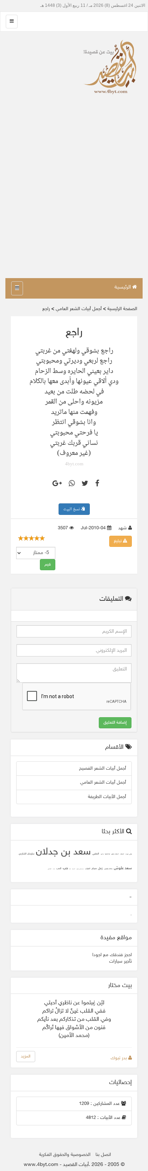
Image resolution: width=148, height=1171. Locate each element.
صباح (94, 868)
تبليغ (118, 541)
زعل (100, 868)
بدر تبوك (119, 1058)
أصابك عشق (115, 854)
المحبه (73, 869)
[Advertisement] (74, 200)
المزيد (26, 1056)
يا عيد (102, 854)
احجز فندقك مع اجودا (112, 955)
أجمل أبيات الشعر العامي (103, 782)
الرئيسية (123, 287)
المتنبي (95, 854)
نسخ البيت (72, 509)
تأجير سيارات (120, 961)
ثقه (70, 869)
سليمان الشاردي (26, 854)
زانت (54, 869)
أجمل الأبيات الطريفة (107, 797)
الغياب (87, 868)
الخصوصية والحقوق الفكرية (65, 1155)
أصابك (122, 854)
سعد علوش (123, 868)
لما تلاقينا (107, 854)
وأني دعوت (128, 854)
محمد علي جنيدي (80, 869)
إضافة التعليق (115, 722)
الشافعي (49, 869)
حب (65, 868)
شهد (123, 528)
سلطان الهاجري (108, 869)
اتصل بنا (103, 1155)
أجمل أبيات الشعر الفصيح (102, 768)
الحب (58, 868)
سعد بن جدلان (63, 852)
